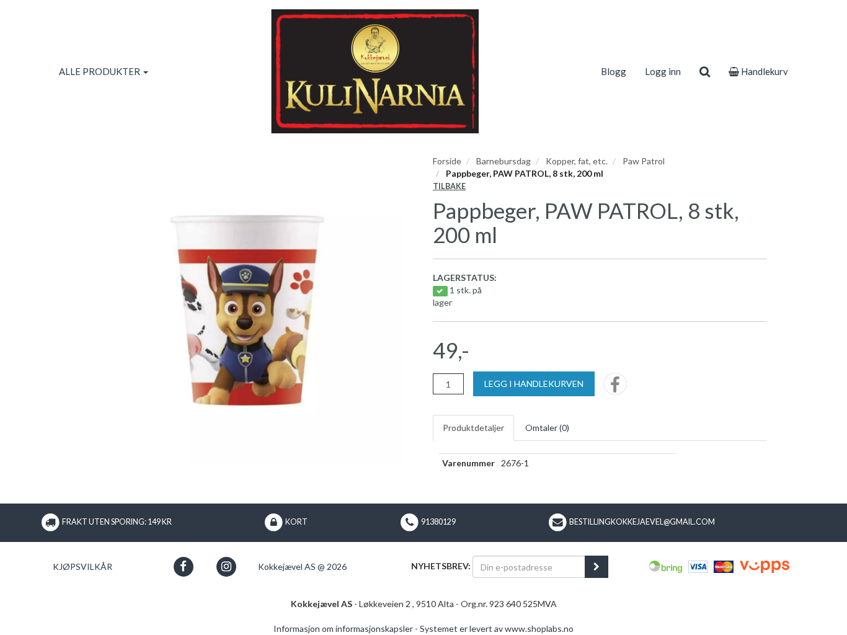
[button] (183, 566)
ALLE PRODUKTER (100, 71)
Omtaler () (547, 427)
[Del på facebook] (615, 388)
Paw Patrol (644, 161)
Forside (447, 161)
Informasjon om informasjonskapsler (343, 628)
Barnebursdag (503, 161)
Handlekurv (763, 71)
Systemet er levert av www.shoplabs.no (497, 628)
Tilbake (449, 186)
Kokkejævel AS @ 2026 (302, 566)
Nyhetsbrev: (441, 566)
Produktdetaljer (473, 427)
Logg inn (663, 71)
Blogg (613, 71)
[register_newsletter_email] (596, 567)
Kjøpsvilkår (82, 566)
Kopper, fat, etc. (577, 161)
